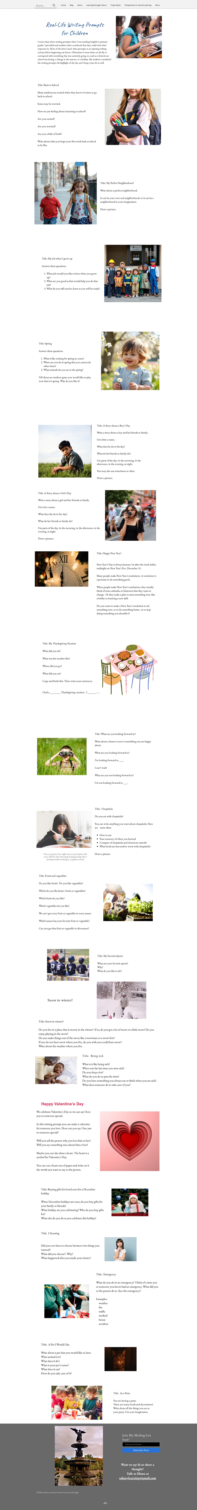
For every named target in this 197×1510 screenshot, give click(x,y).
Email (125, 1439)
